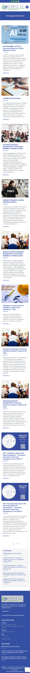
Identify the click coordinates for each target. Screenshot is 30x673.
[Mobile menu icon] (27, 7)
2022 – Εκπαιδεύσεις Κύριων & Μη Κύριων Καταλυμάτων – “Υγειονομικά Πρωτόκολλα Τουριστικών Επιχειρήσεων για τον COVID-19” (14, 456)
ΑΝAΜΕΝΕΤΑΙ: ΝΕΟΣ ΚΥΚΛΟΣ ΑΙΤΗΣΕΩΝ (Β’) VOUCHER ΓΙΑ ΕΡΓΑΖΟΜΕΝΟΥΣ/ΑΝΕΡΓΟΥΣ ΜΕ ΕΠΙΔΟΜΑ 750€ (14, 580)
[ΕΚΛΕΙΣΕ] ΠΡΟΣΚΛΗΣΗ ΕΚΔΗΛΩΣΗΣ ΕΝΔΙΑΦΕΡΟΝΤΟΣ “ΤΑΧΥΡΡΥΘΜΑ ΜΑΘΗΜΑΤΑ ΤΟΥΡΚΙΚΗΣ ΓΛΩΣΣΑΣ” (13, 254)
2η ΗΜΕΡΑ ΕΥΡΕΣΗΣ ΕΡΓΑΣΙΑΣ (12, 98)
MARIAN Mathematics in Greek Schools (12, 553)
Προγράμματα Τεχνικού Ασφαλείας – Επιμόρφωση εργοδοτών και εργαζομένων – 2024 (14, 307)
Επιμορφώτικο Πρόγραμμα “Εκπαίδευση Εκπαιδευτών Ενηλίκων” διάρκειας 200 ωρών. (15, 351)
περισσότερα (6, 73)
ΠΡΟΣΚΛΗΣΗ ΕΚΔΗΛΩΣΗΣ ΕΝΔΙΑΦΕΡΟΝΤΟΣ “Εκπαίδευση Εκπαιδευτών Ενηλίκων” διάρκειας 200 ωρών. (15, 404)
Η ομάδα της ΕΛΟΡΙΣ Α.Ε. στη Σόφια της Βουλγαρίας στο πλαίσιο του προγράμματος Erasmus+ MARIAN (13, 559)
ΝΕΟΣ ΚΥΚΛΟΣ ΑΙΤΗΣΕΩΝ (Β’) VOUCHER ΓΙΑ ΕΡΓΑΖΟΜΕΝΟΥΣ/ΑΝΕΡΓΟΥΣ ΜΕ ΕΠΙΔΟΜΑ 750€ (14, 573)
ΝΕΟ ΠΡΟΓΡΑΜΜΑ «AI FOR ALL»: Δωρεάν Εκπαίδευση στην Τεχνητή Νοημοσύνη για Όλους (13, 48)
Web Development (16, 671)
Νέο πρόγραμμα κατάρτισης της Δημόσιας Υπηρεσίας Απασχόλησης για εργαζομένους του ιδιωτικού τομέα (14, 567)
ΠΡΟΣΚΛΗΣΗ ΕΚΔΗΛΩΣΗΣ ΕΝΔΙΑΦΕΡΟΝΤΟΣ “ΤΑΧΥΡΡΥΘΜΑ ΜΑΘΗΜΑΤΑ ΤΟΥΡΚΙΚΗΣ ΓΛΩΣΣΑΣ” (13, 147)
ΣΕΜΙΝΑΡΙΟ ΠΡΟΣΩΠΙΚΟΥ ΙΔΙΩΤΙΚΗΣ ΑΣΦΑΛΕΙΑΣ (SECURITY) (13, 201)
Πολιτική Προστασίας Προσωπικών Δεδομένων (12, 615)
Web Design (8, 671)
